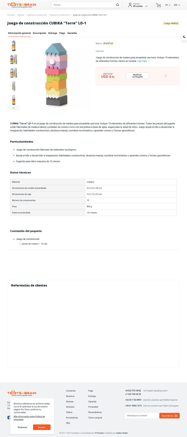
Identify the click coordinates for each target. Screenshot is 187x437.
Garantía (72, 33)
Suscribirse (167, 416)
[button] (14, 108)
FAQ (68, 423)
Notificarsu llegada (137, 76)
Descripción (39, 33)
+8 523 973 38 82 (133, 391)
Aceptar (42, 427)
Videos (69, 412)
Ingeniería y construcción (37, 15)
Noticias (69, 401)
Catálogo (20, 15)
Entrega (52, 33)
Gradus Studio (122, 433)
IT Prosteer (99, 433)
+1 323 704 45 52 (133, 394)
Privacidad (93, 407)
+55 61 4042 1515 (133, 406)
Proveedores (72, 418)
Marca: (99, 43)
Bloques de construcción (60, 15)
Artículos (70, 407)
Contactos (71, 391)
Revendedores (95, 412)
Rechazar (22, 427)
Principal (10, 15)
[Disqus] (93, 326)
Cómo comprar (95, 418)
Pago (62, 33)
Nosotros (70, 396)
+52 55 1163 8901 (133, 400)
